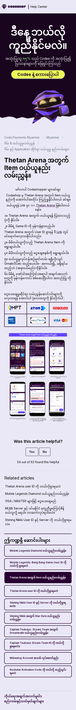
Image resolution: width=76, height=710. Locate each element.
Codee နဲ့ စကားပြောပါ (38, 74)
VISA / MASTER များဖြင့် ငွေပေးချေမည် (30, 501)
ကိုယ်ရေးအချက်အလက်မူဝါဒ (23, 696)
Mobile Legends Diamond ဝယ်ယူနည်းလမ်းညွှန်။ (38, 550)
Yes (32, 451)
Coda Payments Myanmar (22, 137)
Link (59, 232)
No (45, 451)
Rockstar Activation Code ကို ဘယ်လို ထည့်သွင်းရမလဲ (38, 671)
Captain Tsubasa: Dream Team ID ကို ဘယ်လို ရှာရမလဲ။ (37, 644)
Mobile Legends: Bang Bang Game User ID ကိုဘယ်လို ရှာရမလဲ (38, 564)
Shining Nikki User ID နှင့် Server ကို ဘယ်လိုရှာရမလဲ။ (38, 604)
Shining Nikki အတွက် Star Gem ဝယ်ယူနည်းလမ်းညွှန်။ (35, 617)
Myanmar (52, 137)
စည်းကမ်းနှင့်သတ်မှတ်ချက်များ (24, 701)
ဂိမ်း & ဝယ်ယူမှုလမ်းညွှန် (19, 143)
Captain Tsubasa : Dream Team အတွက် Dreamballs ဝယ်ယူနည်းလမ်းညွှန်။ (34, 631)
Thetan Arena (45, 205)
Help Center (38, 6)
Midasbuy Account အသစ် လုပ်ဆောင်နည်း (34, 657)
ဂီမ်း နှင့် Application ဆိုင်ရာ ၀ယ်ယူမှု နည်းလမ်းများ (36, 149)
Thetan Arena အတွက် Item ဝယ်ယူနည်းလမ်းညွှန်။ (38, 577)
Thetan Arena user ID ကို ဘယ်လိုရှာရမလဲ (34, 590)
